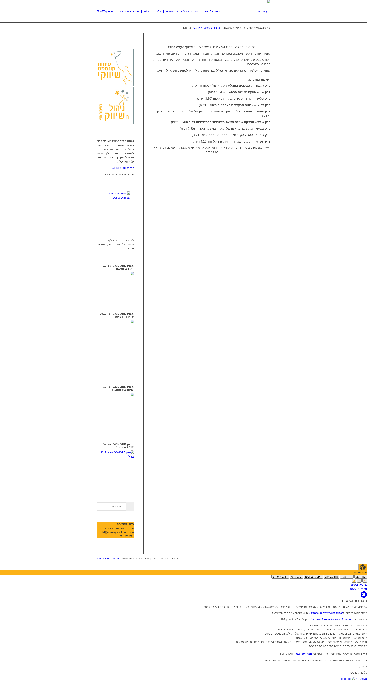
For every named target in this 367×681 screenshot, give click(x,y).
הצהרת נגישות (103, 558)
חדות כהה (347, 576)
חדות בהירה (331, 576)
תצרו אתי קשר (303, 653)
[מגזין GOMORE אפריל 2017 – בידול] (115, 456)
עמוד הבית (197, 28)
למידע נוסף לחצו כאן (123, 167)
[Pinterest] (262, 558)
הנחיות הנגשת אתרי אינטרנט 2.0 (326, 613)
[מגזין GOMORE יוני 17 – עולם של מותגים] (115, 429)
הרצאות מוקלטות (212, 28)
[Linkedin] (256, 558)
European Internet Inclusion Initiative (331, 619)
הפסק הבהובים (313, 576)
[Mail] (267, 558)
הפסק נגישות (358, 584)
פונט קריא (296, 576)
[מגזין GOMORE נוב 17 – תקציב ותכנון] (115, 298)
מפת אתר (115, 558)
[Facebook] (250, 558)
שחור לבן (360, 576)
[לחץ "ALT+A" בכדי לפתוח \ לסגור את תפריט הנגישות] (362, 567)
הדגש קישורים (280, 576)
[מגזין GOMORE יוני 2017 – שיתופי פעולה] (115, 372)
